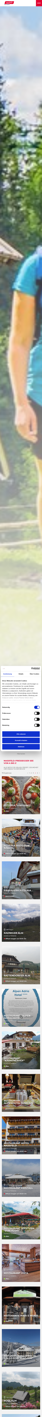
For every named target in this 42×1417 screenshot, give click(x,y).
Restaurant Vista (16, 1273)
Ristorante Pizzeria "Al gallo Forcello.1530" (20, 1357)
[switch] (37, 713)
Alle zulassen (21, 734)
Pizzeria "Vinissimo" (17, 805)
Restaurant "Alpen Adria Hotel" (17, 1016)
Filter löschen (21, 754)
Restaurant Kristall (18, 1188)
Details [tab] (21, 674)
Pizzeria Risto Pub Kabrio (16, 846)
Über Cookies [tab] (34, 674)
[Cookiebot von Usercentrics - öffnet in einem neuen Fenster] (31, 668)
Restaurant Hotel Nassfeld (16, 1144)
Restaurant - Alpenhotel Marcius (18, 1101)
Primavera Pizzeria (17, 890)
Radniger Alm (13, 933)
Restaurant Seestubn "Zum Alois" (19, 1229)
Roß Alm (10, 1400)
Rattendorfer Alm (17, 975)
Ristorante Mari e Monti (21, 1315)
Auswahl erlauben (21, 740)
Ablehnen (21, 746)
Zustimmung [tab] (7, 674)
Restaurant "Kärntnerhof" (14, 1059)
